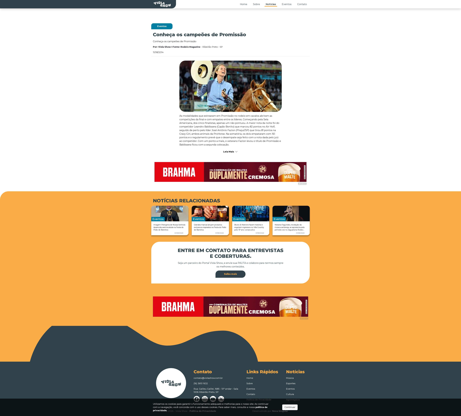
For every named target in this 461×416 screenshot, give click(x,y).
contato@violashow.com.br (208, 378)
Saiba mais (230, 274)
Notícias (271, 4)
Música (290, 378)
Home (243, 4)
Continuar (290, 407)
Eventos (286, 4)
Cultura (290, 394)
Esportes (290, 383)
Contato (302, 4)
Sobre (256, 4)
